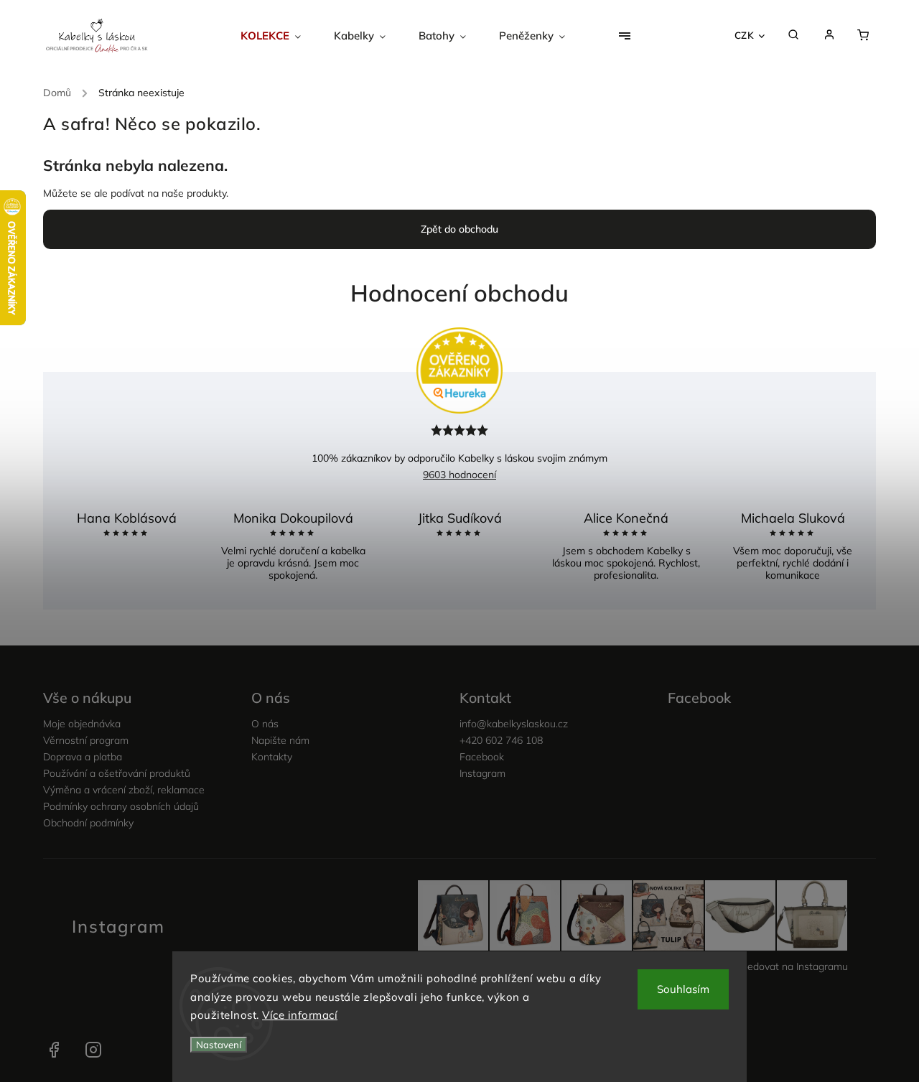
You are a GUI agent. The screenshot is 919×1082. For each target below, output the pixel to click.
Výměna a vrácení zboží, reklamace (124, 789)
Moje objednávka (82, 723)
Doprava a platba (82, 756)
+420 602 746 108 (501, 740)
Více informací (299, 1015)
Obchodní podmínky (88, 822)
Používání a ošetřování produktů (116, 773)
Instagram (482, 773)
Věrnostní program (86, 740)
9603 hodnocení (459, 474)
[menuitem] (279, 36)
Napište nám (280, 740)
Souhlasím (683, 989)
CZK (744, 35)
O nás (265, 723)
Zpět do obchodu (459, 229)
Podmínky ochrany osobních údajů (121, 806)
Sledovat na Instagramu (793, 966)
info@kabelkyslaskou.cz (514, 723)
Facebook (482, 756)
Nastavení (218, 1044)
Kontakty (271, 756)
